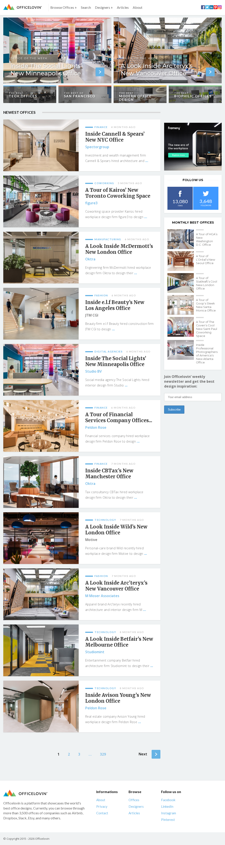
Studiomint (94, 651)
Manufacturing (107, 239)
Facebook (168, 800)
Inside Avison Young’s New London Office (118, 698)
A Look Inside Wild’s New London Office (116, 530)
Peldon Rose (95, 427)
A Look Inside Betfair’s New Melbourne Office (119, 642)
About (137, 7)
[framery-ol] (193, 147)
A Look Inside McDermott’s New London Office (119, 249)
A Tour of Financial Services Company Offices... (118, 417)
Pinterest (168, 820)
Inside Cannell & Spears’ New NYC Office (115, 137)
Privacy (101, 806)
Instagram (168, 813)
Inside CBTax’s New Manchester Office (109, 474)
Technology (105, 519)
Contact (102, 813)
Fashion (101, 295)
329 (103, 754)
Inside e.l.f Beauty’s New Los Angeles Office (114, 305)
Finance (101, 127)
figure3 (91, 203)
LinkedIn (167, 806)
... (146, 160)
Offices (134, 800)
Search (86, 7)
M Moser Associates (102, 595)
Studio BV (93, 371)
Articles (123, 7)
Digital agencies (108, 351)
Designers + (104, 7)
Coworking (104, 183)
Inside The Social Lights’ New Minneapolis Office (115, 361)
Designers (136, 806)
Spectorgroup (97, 146)
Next (143, 754)
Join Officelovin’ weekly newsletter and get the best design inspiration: (189, 381)
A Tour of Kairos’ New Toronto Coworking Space (117, 193)
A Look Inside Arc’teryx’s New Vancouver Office (116, 586)
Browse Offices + (63, 7)
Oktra (90, 259)
